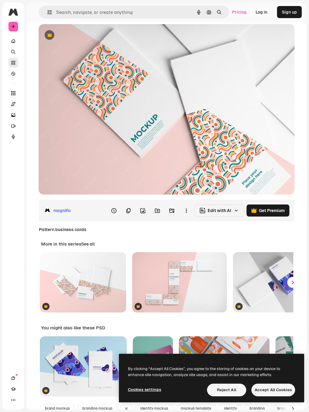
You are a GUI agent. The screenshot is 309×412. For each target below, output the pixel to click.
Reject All (226, 389)
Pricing (239, 12)
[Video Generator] (13, 126)
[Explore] (13, 73)
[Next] (292, 282)
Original (77, 35)
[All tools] (13, 93)
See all (88, 244)
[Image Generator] (13, 115)
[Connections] (13, 378)
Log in (261, 12)
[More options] (186, 210)
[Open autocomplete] (47, 12)
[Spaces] (13, 104)
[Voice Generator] (13, 136)
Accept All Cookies (273, 389)
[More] (13, 400)
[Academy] (13, 389)
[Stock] (13, 63)
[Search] (13, 52)
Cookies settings (144, 389)
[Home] (13, 41)
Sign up (289, 12)
